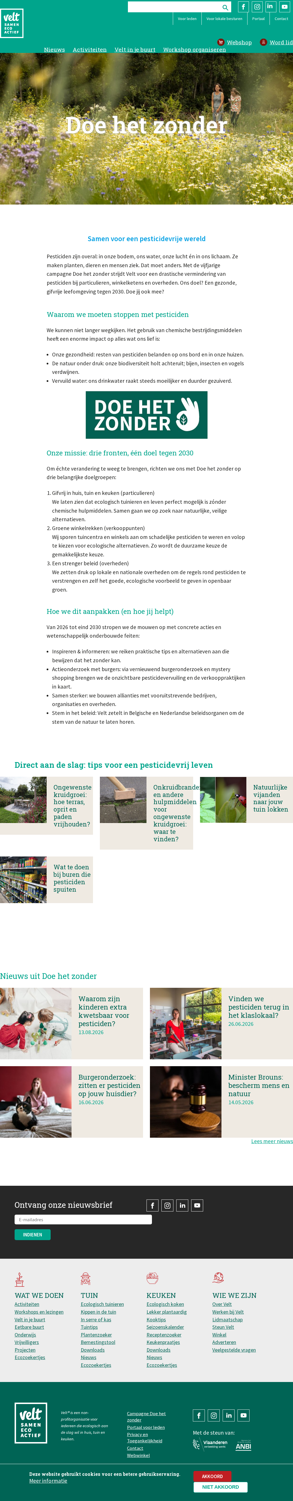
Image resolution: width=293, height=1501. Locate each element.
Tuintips (89, 1327)
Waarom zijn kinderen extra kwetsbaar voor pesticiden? (103, 1011)
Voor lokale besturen (224, 18)
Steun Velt (223, 1327)
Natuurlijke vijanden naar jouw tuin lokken (270, 798)
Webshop (239, 42)
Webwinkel (138, 1455)
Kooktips (156, 1319)
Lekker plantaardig (166, 1311)
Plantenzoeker (96, 1334)
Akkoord (212, 1476)
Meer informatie (48, 1480)
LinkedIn (271, 6)
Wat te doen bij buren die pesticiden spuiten (72, 878)
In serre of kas (96, 1319)
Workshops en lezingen (39, 1311)
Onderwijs (25, 1334)
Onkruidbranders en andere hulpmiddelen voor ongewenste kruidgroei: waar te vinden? (179, 813)
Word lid (281, 42)
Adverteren (224, 1342)
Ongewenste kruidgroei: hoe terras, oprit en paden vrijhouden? (73, 805)
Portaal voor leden (146, 1427)
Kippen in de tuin (98, 1311)
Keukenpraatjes (163, 1342)
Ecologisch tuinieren (102, 1304)
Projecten (25, 1350)
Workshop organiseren (194, 49)
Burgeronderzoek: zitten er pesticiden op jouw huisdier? (109, 1085)
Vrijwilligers (27, 1342)
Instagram (257, 6)
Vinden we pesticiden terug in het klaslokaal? (258, 1007)
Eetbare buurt (29, 1327)
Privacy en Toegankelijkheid (144, 1437)
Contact (281, 18)
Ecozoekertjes (30, 1357)
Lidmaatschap (227, 1319)
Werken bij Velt (228, 1311)
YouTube (284, 6)
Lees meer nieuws (272, 1141)
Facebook (243, 6)
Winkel (219, 1334)
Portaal (258, 18)
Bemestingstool (98, 1342)
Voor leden (187, 18)
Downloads (93, 1350)
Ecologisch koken (165, 1304)
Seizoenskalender (165, 1327)
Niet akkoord (220, 1487)
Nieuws (54, 49)
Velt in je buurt (134, 49)
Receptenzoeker (163, 1334)
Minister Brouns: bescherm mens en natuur (259, 1085)
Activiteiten (90, 49)
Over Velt (222, 1304)
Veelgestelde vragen (234, 1350)
